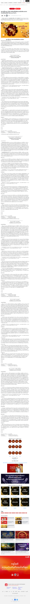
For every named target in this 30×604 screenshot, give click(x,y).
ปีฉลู (13, 444)
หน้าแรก (2, 2)
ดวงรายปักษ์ (15, 2)
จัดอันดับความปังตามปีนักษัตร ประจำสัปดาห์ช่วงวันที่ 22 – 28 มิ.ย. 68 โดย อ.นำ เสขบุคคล (22, 551)
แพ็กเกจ (19, 591)
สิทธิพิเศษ (7, 591)
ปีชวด (10, 444)
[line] (13, 599)
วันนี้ (2, 591)
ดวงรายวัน (6, 2)
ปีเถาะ (20, 444)
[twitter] (17, 599)
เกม (11, 591)
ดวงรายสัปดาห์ (10, 2)
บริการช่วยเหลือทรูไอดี (15, 593)
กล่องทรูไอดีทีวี (23, 591)
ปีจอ (16, 456)
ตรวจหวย (12, 8)
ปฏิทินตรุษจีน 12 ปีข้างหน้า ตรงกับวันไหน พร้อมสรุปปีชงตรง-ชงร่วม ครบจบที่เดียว (22, 539)
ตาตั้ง (13, 591)
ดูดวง (4, 4)
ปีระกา (13, 456)
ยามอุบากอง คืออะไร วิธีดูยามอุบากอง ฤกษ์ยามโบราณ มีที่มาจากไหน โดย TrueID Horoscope (7, 539)
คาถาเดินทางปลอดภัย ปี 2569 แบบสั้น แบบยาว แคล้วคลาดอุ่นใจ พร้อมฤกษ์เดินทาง (7, 551)
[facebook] (15, 599)
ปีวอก (10, 456)
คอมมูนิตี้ (27, 591)
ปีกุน (20, 456)
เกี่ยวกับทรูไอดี (5, 595)
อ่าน (2, 4)
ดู (4, 591)
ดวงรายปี (24, 2)
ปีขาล (16, 444)
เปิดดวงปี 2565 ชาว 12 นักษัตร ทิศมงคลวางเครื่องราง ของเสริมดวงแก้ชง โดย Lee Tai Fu (15, 462)
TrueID (15, 581)
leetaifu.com (15, 459)
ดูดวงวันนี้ (18, 8)
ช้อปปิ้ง (16, 591)
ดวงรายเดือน (19, 2)
